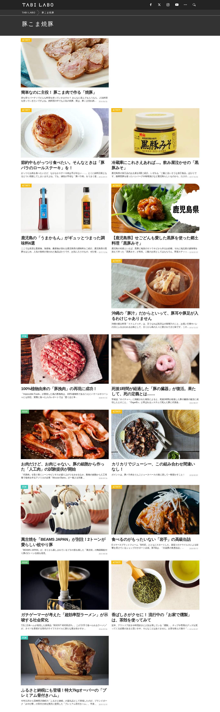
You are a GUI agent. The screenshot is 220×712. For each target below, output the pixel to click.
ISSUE (25, 411)
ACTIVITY (26, 40)
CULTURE (117, 336)
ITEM (24, 336)
